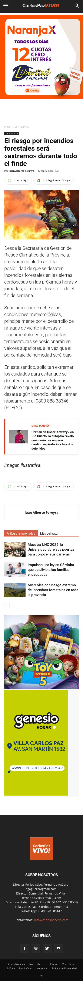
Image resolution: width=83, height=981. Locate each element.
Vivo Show (68, 964)
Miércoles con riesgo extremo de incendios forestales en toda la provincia (53, 590)
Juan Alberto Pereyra (21, 170)
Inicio (7, 126)
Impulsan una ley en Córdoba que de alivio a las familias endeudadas (51, 570)
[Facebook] (24, 948)
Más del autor (49, 533)
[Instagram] (36, 948)
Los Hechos (36, 964)
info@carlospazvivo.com (51, 920)
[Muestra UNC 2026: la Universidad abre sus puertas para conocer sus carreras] (15, 549)
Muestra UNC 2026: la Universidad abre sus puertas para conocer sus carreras (51, 549)
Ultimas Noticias (15, 964)
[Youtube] (58, 948)
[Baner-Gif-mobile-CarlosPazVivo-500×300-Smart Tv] (36, 794)
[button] (77, 5)
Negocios (41, 968)
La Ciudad (52, 964)
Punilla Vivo (25, 968)
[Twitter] (47, 948)
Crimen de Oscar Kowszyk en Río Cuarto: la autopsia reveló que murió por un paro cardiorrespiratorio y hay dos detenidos (52, 440)
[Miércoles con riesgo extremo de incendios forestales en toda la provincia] (15, 590)
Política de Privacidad (64, 968)
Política (10, 968)
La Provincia (21, 126)
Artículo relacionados (21, 533)
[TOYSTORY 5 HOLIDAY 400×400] (41, 688)
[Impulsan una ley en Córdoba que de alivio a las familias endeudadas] (15, 569)
